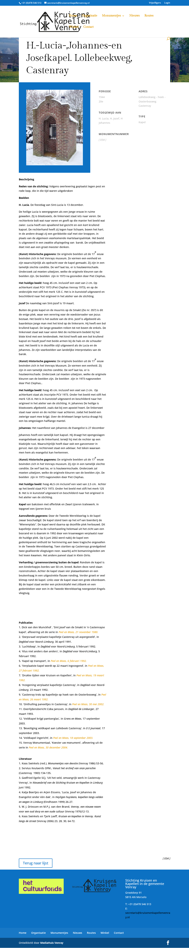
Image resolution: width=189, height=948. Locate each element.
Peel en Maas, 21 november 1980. (78, 632)
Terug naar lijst (35, 863)
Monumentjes (111, 15)
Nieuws (134, 15)
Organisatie (89, 15)
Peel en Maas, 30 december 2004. (48, 747)
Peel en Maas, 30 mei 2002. (88, 704)
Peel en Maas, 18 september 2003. (73, 738)
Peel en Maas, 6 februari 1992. (69, 661)
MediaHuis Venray (51, 942)
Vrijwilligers (155, 3)
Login (167, 3)
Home (73, 15)
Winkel (74, 27)
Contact (88, 27)
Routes (149, 15)
